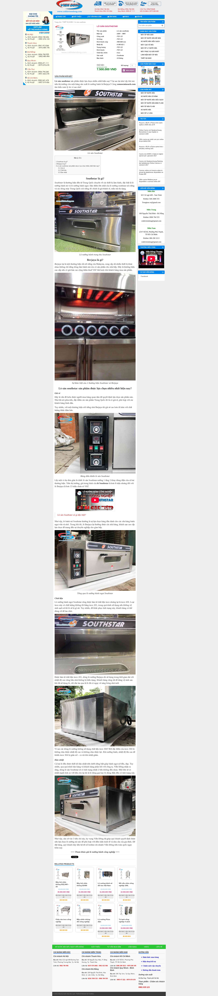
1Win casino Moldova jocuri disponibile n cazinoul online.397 (149, 180)
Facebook (144, 276)
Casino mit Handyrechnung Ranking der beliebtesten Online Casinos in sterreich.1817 (151, 163)
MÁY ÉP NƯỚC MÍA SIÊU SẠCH (152, 100)
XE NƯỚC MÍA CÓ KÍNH (149, 96)
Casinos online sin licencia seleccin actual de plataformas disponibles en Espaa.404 (151, 172)
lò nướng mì (71, 842)
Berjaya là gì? (61, 164)
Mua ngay (130, 70)
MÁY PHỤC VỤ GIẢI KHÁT (150, 51)
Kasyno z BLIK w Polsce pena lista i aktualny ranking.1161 (151, 147)
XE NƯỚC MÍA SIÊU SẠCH (150, 41)
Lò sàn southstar (68, 388)
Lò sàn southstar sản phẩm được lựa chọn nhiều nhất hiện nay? (77, 166)
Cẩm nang (113, 16)
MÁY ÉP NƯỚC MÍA (148, 93)
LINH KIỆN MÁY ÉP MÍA (149, 55)
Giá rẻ (61, 168)
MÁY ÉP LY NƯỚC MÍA (149, 48)
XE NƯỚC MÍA (146, 110)
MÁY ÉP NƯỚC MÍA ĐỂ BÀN (151, 38)
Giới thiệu (77, 16)
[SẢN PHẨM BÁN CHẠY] (151, 75)
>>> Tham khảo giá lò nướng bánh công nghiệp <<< (95, 852)
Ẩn (80, 158)
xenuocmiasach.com (126, 84)
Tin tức (143, 119)
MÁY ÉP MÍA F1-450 (148, 106)
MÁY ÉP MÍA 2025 (147, 35)
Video (126, 16)
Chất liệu (62, 170)
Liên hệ (139, 16)
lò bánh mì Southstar (72, 521)
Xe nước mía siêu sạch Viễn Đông (69, 947)
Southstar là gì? (62, 162)
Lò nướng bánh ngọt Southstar (68, 602)
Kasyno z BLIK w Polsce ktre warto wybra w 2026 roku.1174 (150, 124)
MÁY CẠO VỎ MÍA (147, 45)
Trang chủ (61, 16)
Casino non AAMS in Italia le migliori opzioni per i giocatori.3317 (151, 155)
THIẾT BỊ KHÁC (67, 22)
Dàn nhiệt (62, 172)
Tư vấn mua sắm (94, 16)
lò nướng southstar (118, 185)
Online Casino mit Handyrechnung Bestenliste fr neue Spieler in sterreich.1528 (150, 132)
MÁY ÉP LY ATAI (146, 113)
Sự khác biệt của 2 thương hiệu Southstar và (91, 383)
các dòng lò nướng (68, 749)
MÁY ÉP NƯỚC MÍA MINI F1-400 (152, 103)
